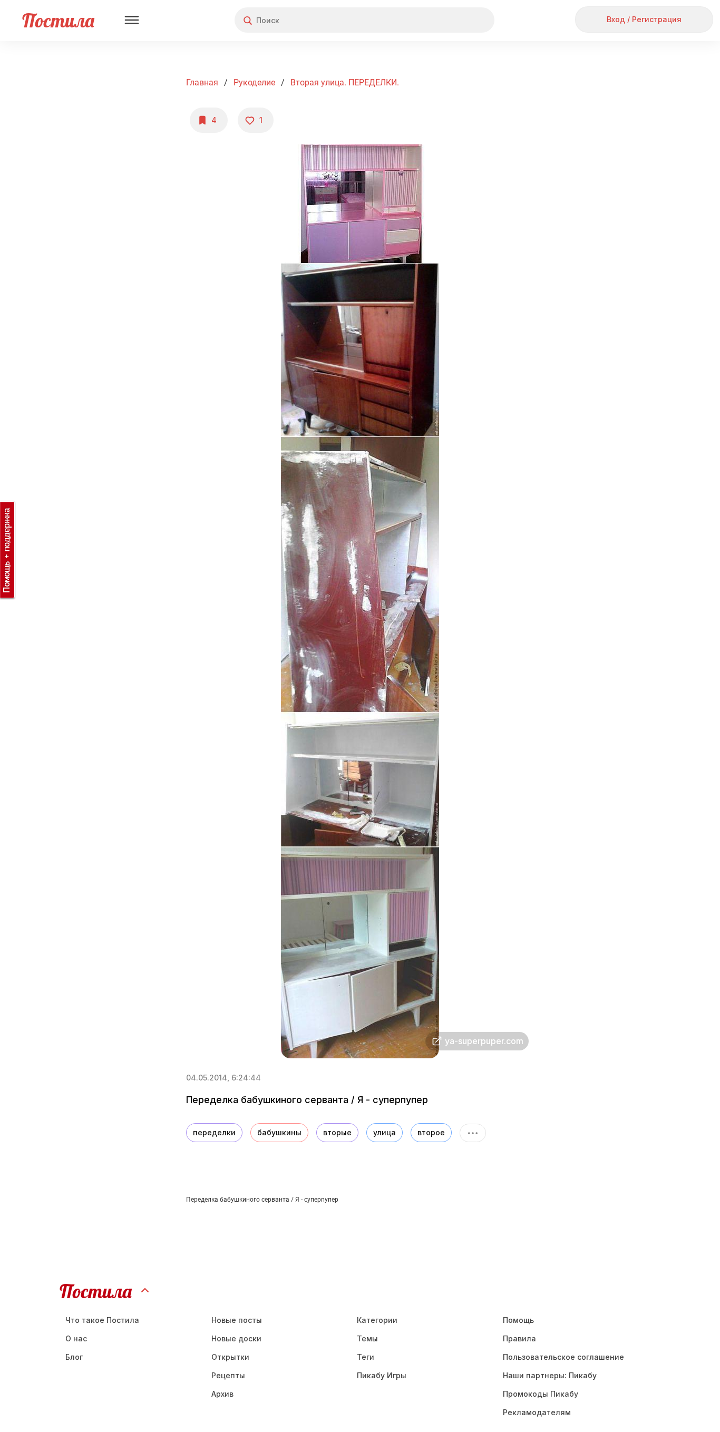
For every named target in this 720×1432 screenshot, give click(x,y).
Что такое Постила (102, 1320)
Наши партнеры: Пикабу (550, 1375)
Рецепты (228, 1375)
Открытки (230, 1356)
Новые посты (236, 1320)
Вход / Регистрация (644, 19)
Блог (74, 1356)
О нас (76, 1338)
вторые (337, 1132)
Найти (447, 20)
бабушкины (279, 1132)
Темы (367, 1338)
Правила (519, 1338)
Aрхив (222, 1393)
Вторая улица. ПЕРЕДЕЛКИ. (344, 82)
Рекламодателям (537, 1412)
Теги (365, 1356)
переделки (214, 1132)
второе (431, 1132)
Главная (202, 82)
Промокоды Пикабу (540, 1393)
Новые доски (236, 1338)
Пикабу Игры (381, 1375)
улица (384, 1132)
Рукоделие (254, 82)
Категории (377, 1320)
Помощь (518, 1320)
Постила (58, 20)
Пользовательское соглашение (563, 1356)
